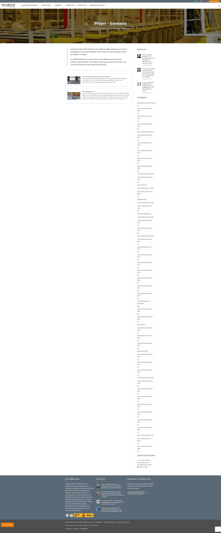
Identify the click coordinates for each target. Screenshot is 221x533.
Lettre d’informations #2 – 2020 (145, 110)
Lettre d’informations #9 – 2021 (145, 363)
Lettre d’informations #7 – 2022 (145, 248)
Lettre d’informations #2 (144, 174)
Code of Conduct (93, 525)
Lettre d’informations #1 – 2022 (145, 117)
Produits (139, 324)
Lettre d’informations (70, 522)
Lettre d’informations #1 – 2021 (145, 207)
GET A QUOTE (7, 524)
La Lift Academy (121, 522)
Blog (201, 1)
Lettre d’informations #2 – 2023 (145, 398)
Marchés (58, 5)
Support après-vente (145, 464)
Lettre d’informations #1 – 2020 (145, 440)
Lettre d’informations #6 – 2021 (145, 310)
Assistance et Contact (97, 5)
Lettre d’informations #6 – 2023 (145, 125)
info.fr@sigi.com (144, 462)
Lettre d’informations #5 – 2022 (145, 159)
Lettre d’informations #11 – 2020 (145, 193)
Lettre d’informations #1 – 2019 (145, 144)
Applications (46, 5)
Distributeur (70, 5)
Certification (99, 522)
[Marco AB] (8, 5)
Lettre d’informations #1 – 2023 (145, 371)
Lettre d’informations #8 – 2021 (145, 337)
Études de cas (82, 5)
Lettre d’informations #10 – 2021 (145, 390)
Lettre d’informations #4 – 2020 (145, 152)
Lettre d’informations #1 (144, 377)
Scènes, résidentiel (143, 214)
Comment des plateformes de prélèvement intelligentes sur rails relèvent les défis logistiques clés (111, 509)
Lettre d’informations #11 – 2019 (145, 413)
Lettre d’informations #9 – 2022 (145, 295)
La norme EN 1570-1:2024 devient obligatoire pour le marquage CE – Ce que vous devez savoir (148, 87)
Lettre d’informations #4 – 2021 (145, 263)
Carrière (196, 1)
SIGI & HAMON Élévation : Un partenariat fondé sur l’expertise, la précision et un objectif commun (148, 59)
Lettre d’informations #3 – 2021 (145, 240)
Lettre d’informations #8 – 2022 (145, 271)
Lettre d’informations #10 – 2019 (145, 355)
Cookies (76, 525)
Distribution (140, 199)
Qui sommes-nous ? (88, 522)
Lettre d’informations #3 (144, 188)
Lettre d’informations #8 (144, 132)
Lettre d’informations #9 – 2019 (145, 329)
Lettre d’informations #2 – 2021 (145, 221)
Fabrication (140, 185)
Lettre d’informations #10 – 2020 (145, 178)
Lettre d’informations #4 (144, 202)
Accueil (92, 28)
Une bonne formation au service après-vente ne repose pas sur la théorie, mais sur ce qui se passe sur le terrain (148, 73)
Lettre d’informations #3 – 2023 (145, 429)
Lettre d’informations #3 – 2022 (145, 136)
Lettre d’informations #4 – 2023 (145, 447)
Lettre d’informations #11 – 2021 (145, 421)
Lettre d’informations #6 (144, 236)
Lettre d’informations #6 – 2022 (145, 229)
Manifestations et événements (146, 103)
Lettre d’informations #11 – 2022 (145, 344)
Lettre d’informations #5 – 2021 (145, 287)
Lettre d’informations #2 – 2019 (145, 405)
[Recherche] (219, 5)
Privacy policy (69, 525)
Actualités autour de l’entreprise (109, 28)
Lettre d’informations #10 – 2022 (145, 318)
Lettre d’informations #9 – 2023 (145, 167)
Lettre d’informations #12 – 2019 (145, 382)
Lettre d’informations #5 (144, 217)
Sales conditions (83, 525)
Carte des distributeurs (109, 522)
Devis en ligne (143, 467)
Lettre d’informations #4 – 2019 (145, 256)
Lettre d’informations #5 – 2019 (145, 279)
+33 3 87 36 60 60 (144, 460)
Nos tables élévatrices (29, 5)
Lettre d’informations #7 (144, 435)
